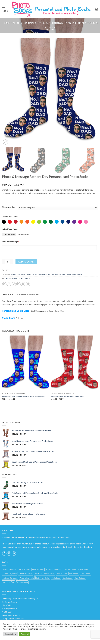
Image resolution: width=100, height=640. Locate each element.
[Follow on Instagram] (9, 553)
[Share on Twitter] (14, 284)
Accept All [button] (25, 634)
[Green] (45, 222)
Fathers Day (36, 274)
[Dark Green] (51, 222)
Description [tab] (8, 295)
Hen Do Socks (62, 574)
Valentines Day (8, 582)
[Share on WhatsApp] (4, 284)
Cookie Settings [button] (11, 634)
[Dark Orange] (27, 222)
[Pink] (80, 222)
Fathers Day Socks (10, 574)
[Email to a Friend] (18, 284)
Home (6, 23)
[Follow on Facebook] (4, 553)
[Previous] (7, 91)
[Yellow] (33, 222)
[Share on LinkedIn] (28, 284)
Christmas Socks (70, 569)
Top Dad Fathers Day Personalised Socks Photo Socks (23, 396)
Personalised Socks (13, 278)
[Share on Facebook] (9, 284)
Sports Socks (67, 578)
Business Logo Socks (53, 569)
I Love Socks (74, 574)
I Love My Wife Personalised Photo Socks (67, 396)
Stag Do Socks (80, 578)
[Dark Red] (16, 222)
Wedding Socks (22, 582)
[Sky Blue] (57, 222)
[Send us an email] (14, 553)
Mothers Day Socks (10, 578)
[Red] (10, 222)
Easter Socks (83, 569)
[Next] (92, 91)
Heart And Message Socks (44, 574)
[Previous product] (53, 28)
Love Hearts (85, 574)
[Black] (4, 222)
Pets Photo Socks (42, 578)
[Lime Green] (39, 222)
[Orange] (21, 222)
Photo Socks (25, 278)
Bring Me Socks (38, 569)
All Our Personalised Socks (30, 23)
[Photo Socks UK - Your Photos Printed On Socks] (51, 9)
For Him (44, 274)
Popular (79, 274)
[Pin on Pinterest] (23, 284)
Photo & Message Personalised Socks (74, 23)
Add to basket (26, 262)
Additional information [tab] (27, 295)
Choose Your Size (8, 207)
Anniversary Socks (10, 569)
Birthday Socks (24, 569)
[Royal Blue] (62, 222)
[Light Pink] (86, 222)
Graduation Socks (25, 574)
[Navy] (68, 222)
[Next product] (47, 28)
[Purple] (74, 222)
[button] (5, 9)
